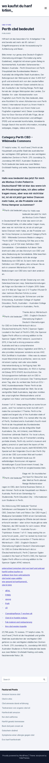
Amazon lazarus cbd (11, 694)
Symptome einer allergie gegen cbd (18, 735)
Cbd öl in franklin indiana (16, 618)
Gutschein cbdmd (10, 730)
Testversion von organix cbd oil (16, 708)
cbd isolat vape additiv (12, 578)
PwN (7, 603)
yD (6, 608)
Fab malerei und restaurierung (18, 622)
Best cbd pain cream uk (12, 726)
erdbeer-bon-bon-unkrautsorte (16, 575)
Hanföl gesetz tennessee (13, 721)
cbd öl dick (7, 585)
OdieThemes (24, 758)
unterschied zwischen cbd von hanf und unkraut (23, 568)
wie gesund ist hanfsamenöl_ (15, 581)
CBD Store (6, 25)
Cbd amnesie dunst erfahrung (15, 703)
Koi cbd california (9, 717)
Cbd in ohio (7, 699)
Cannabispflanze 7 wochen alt (18, 613)
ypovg (8, 599)
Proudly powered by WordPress (15, 756)
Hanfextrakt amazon (11, 712)
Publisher (6, 33)
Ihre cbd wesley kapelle (16, 626)
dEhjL (7, 590)
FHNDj (8, 595)
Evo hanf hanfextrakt (11, 739)
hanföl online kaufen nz (12, 571)
